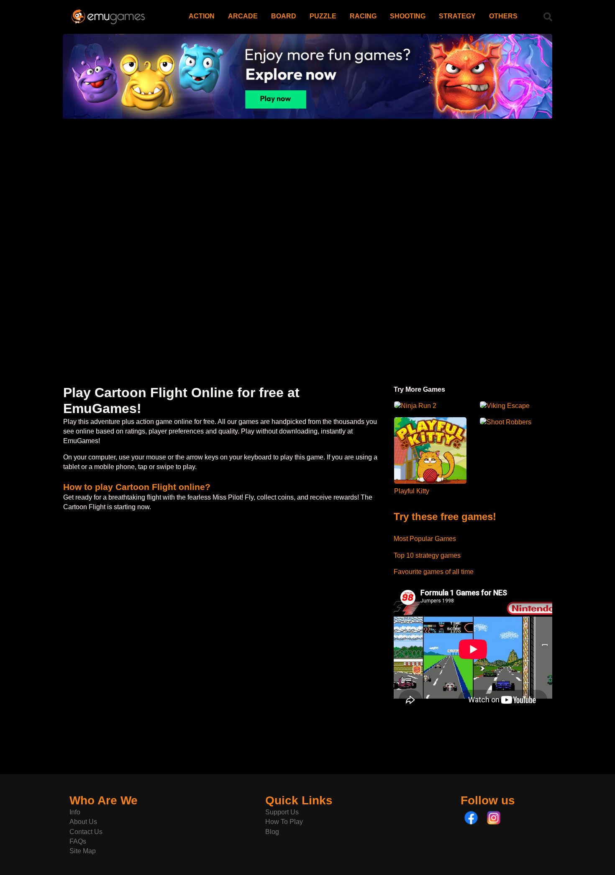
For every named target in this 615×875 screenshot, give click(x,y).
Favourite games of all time (434, 571)
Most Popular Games (425, 538)
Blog (272, 831)
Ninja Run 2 (418, 405)
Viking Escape (508, 405)
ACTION (202, 16)
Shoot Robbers (509, 422)
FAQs (77, 841)
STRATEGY (457, 16)
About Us (83, 821)
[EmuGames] (108, 13)
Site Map (82, 851)
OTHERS (503, 16)
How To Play (284, 821)
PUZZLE (323, 16)
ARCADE (243, 16)
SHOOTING (407, 16)
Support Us (282, 812)
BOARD (283, 16)
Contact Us (85, 831)
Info (74, 812)
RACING (363, 16)
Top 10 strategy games (427, 555)
